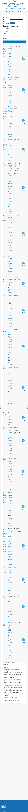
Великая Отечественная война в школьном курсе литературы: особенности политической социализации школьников (10, 580)
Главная (2, 13)
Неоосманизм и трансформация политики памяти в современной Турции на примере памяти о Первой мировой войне (10, 121)
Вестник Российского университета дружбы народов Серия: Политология (14, 4)
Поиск (6, 13)
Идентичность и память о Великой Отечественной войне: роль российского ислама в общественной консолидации (10, 90)
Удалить (12, 34)
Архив (20, 11)
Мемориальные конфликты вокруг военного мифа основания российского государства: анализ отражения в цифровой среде (10, 59)
